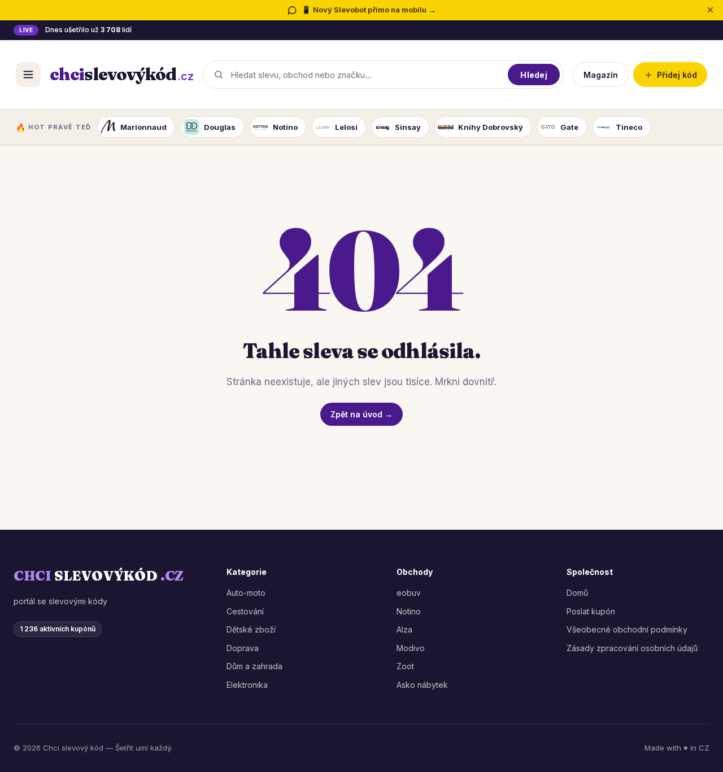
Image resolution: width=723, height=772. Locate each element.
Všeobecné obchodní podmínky (627, 629)
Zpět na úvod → (361, 414)
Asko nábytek (422, 685)
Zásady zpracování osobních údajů (632, 648)
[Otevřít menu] (28, 74)
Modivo (411, 648)
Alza (404, 629)
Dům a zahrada (254, 666)
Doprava (243, 648)
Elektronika (247, 685)
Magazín (600, 74)
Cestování (245, 611)
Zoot (405, 666)
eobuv (409, 592)
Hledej (533, 74)
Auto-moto (246, 592)
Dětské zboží (251, 629)
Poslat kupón (591, 611)
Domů (577, 592)
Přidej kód (670, 74)
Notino (409, 611)
